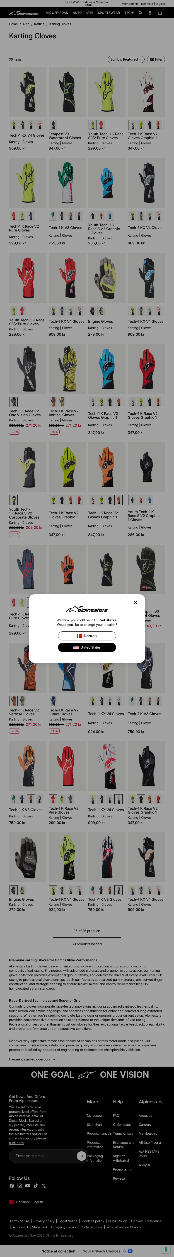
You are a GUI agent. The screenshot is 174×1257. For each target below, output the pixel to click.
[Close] (136, 602)
